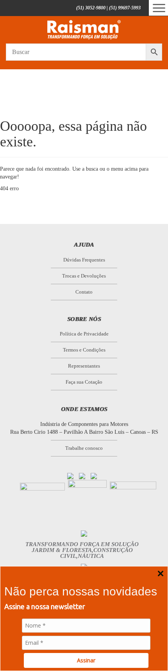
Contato (84, 292)
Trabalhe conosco (84, 448)
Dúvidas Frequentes (84, 260)
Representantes (84, 366)
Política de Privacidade (84, 334)
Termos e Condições (84, 350)
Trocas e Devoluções (84, 276)
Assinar (86, 660)
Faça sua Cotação (84, 382)
